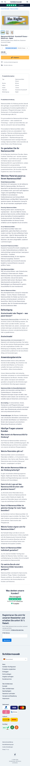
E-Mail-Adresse (6, 633)
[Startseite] (15, 654)
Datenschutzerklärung (7, 742)
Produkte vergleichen (9, 669)
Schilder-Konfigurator (9, 666)
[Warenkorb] (27, 2)
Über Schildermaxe (8, 688)
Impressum (5, 698)
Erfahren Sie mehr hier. (17, 630)
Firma (3, 749)
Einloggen (5, 671)
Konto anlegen (6, 674)
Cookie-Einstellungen (7, 747)
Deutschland (9, 659)
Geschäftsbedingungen (8, 744)
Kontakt (4, 686)
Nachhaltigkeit (6, 691)
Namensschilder (14, 8)
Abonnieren (7, 640)
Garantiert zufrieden (8, 693)
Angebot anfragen (7, 676)
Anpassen (16, 57)
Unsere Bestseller (5, 8)
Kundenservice (7, 679)
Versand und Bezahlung (9, 696)
